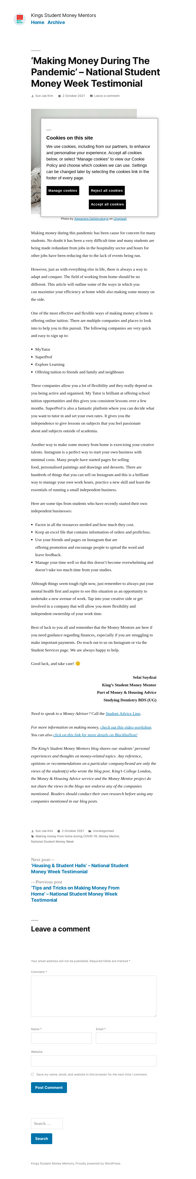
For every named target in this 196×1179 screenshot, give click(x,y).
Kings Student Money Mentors (63, 15)
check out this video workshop (125, 727)
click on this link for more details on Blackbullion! (95, 735)
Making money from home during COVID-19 (66, 836)
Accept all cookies (107, 204)
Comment (39, 972)
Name (36, 1029)
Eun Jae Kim (44, 96)
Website (36, 1052)
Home (37, 22)
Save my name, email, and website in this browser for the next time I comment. (92, 1074)
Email (101, 1029)
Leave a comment (107, 96)
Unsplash (120, 219)
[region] (99, 167)
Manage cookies (62, 190)
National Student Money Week (52, 841)
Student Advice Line (123, 713)
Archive (56, 22)
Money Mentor (109, 836)
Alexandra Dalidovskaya (91, 219)
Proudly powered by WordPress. (98, 1163)
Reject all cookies (107, 190)
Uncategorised (103, 831)
